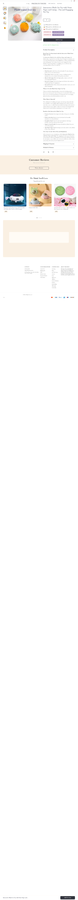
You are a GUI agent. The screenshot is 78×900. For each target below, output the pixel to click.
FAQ (41, 289)
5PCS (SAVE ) (47, 50)
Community (54, 305)
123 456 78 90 (27, 286)
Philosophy (54, 303)
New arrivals (51, 3)
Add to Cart (67, 897)
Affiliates (53, 296)
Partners (53, 300)
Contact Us (42, 286)
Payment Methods (43, 293)
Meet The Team (55, 289)
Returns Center (43, 291)
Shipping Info (42, 288)
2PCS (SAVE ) (47, 47)
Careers (53, 291)
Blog (53, 288)
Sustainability (54, 301)
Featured (59, 3)
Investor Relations (55, 298)
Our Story (54, 286)
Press (53, 293)
